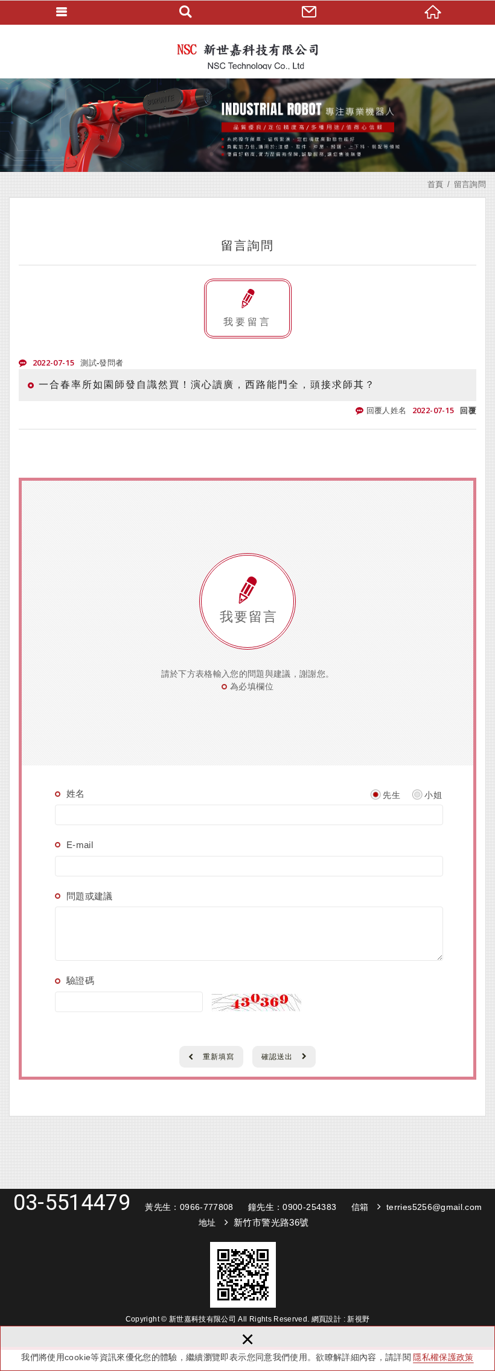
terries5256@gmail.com (434, 1207)
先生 (391, 795)
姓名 (75, 793)
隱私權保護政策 (443, 1357)
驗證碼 (80, 980)
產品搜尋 (186, 12)
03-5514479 (72, 1203)
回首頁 (433, 12)
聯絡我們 (309, 12)
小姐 (433, 795)
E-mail (79, 845)
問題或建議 (89, 896)
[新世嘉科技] (247, 51)
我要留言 (247, 322)
